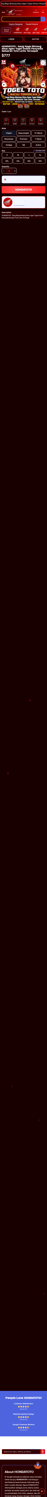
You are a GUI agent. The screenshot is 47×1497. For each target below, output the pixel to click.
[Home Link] (15, 12)
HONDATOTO (23, 189)
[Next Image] (43, 85)
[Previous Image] (4, 85)
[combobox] (21, 19)
